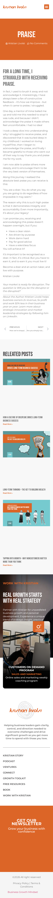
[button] (46, 6)
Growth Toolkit (14, 778)
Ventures (9, 767)
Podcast (9, 761)
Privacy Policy (21, 883)
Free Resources (14, 784)
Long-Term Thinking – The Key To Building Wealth (24, 489)
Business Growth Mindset (23, 892)
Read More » (8, 424)
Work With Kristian (17, 795)
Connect (9, 772)
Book (6, 789)
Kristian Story (13, 755)
